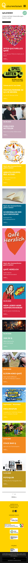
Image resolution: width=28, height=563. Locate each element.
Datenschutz (14, 506)
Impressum (14, 504)
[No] (26, 557)
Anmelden (14, 507)
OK (14, 558)
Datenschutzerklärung (14, 560)
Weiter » (14, 497)
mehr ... (5, 58)
